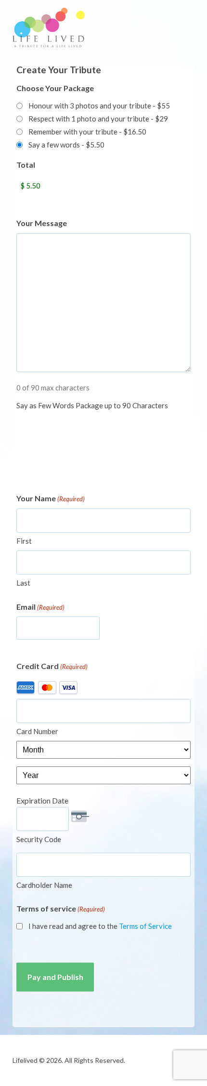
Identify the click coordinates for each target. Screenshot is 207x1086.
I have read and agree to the (100, 926)
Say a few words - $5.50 (66, 144)
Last (23, 582)
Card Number (37, 731)
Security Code (38, 839)
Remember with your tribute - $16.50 (87, 131)
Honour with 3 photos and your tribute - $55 (99, 105)
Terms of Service (145, 926)
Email (40, 606)
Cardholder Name (44, 885)
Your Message (41, 223)
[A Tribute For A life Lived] (49, 27)
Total (25, 164)
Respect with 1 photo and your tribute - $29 (98, 118)
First (24, 540)
